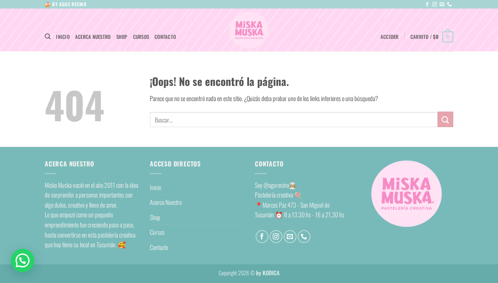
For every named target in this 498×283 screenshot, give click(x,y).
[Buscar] (48, 36)
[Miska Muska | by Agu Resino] (249, 30)
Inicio (63, 36)
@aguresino (276, 185)
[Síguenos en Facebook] (427, 4)
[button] (390, 37)
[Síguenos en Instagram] (434, 4)
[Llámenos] (449, 4)
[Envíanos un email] (442, 4)
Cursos (141, 36)
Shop (122, 36)
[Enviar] (445, 119)
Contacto (165, 36)
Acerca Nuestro (93, 36)
